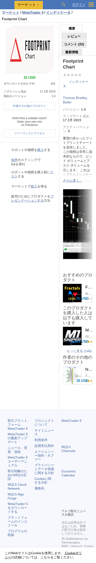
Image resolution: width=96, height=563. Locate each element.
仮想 (14, 160)
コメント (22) (74, 44)
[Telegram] (72, 497)
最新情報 (71, 52)
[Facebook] (64, 497)
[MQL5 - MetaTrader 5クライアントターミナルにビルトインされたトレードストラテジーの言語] (7, 5)
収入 (34, 186)
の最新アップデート (18, 438)
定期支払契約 (44, 446)
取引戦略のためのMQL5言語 (17, 475)
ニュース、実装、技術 (17, 450)
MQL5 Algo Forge (16, 496)
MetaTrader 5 (72, 420)
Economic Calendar (69, 473)
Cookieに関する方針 (42, 480)
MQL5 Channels (68, 449)
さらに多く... (72, 180)
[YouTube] (64, 504)
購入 (40, 150)
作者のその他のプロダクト (29, 106)
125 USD (82, 341)
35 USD (82, 381)
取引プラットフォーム (18, 424)
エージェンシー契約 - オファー (44, 455)
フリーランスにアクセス (29, 133)
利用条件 (41, 440)
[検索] (63, 4)
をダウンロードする (18, 508)
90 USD (82, 298)
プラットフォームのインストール (17, 521)
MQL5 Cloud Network (17, 486)
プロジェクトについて (44, 422)
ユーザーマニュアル (18, 461)
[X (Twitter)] (79, 497)
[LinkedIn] (72, 504)
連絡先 (39, 488)
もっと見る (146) (79, 351)
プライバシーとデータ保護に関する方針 (44, 469)
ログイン (78, 4)
